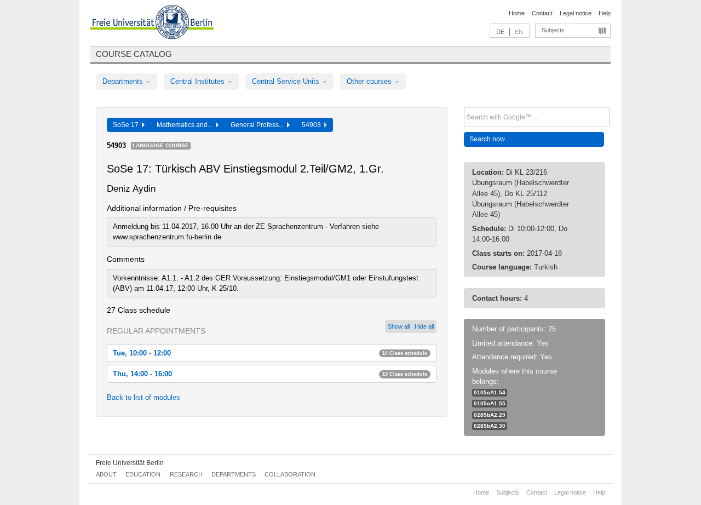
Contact (542, 13)
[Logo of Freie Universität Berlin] (152, 23)
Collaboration (290, 474)
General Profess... (259, 125)
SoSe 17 (127, 125)
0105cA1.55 (489, 403)
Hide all (424, 326)
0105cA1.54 (489, 392)
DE (500, 31)
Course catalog (134, 54)
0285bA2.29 (489, 415)
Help (605, 13)
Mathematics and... (186, 125)
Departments (123, 81)
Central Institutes (198, 81)
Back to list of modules (143, 397)
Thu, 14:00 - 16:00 (270, 374)
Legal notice (575, 13)
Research (186, 474)
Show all (399, 326)
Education (142, 474)
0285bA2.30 (489, 426)
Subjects (553, 30)
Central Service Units (286, 81)
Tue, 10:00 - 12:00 (270, 353)
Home (517, 13)
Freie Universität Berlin (130, 463)
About (106, 474)
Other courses (370, 81)
